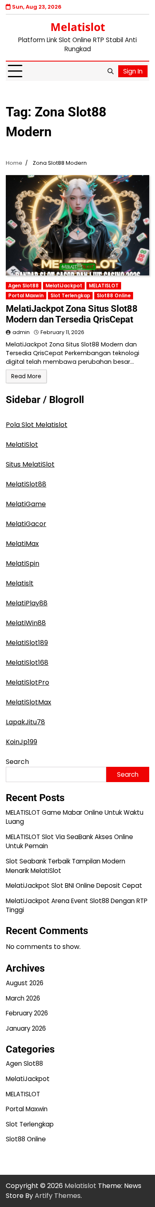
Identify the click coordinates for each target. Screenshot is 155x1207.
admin (21, 332)
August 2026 (24, 983)
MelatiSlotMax (28, 702)
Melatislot (77, 26)
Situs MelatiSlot (30, 464)
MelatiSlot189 (27, 642)
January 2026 (26, 1028)
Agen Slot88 (23, 285)
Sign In (133, 71)
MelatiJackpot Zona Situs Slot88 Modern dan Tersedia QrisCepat (72, 314)
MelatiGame (26, 504)
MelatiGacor (26, 524)
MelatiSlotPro (27, 682)
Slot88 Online (114, 295)
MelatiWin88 (26, 623)
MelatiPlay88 (27, 603)
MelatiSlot (22, 444)
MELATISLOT (104, 285)
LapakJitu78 (25, 722)
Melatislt (19, 583)
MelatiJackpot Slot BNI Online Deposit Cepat (74, 885)
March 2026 (23, 998)
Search (17, 761)
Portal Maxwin (26, 295)
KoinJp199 (21, 742)
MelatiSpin (22, 563)
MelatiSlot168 (27, 662)
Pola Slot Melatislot (36, 424)
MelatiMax (22, 543)
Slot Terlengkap (70, 295)
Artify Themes (58, 1195)
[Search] (110, 71)
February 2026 (27, 1013)
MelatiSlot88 (26, 484)
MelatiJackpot (63, 285)
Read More (26, 376)
